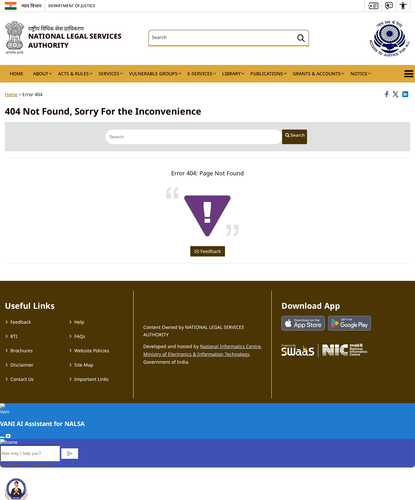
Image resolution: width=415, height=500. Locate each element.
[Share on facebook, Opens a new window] (388, 94)
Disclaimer (21, 365)
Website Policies (91, 350)
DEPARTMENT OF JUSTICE (71, 5)
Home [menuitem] (16, 73)
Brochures (21, 350)
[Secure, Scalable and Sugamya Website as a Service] (297, 350)
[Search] (301, 39)
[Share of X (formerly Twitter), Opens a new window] (396, 94)
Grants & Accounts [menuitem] (317, 73)
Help (79, 322)
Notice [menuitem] (358, 73)
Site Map (83, 365)
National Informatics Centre (230, 346)
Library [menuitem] (231, 73)
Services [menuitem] (109, 73)
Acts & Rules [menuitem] (73, 73)
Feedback (210, 251)
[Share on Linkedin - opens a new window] (406, 94)
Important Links (91, 379)
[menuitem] (373, 5)
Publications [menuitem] (266, 73)
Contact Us (22, 379)
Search (297, 135)
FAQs (79, 336)
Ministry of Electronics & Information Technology (196, 354)
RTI (14, 336)
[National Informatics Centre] (344, 350)
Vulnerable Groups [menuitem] (153, 73)
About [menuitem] (40, 73)
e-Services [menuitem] (199, 73)
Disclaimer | (14, 464)
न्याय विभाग (31, 6)
